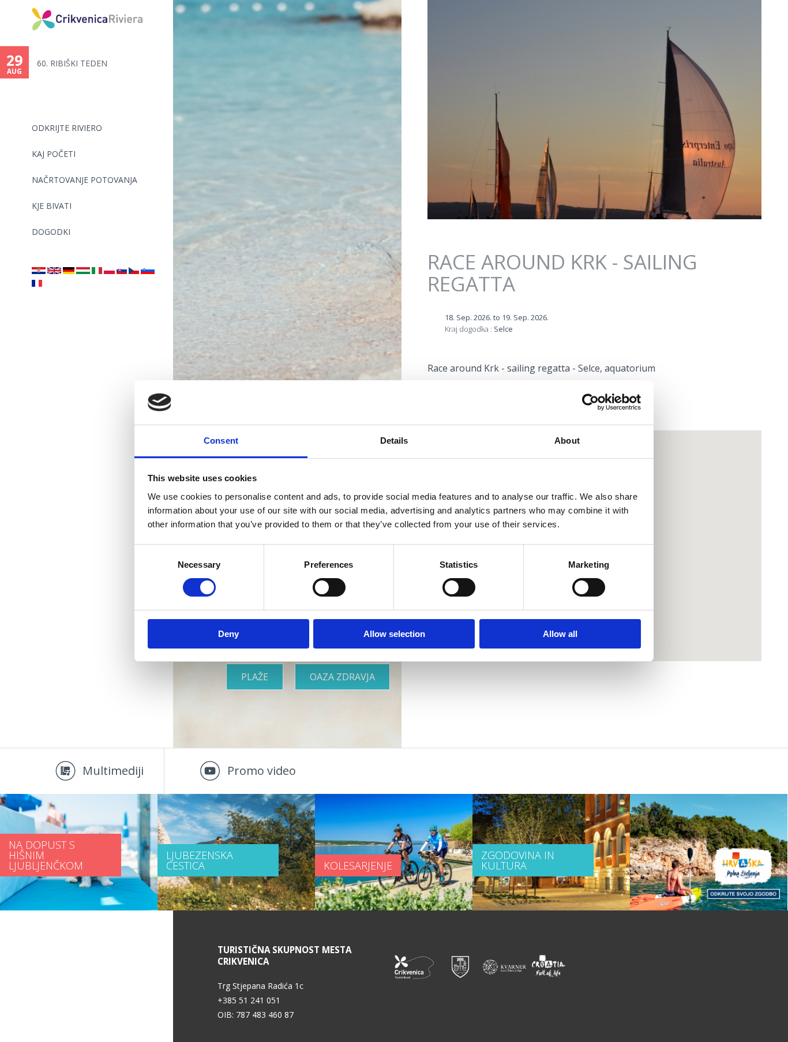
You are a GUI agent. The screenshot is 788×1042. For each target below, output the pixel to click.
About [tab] (567, 440)
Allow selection (394, 634)
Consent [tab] (221, 440)
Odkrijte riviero (67, 127)
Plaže (254, 676)
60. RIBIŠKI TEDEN (72, 63)
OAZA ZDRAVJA (342, 676)
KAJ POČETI (54, 153)
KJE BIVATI (52, 205)
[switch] (329, 587)
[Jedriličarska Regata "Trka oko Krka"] (39, 270)
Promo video (261, 770)
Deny (228, 634)
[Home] (24, 5)
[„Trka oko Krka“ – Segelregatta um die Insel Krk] (68, 270)
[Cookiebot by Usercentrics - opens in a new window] (590, 402)
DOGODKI (51, 231)
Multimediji (113, 770)
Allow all (560, 634)
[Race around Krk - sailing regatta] (54, 270)
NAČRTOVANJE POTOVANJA (84, 179)
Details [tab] (394, 440)
